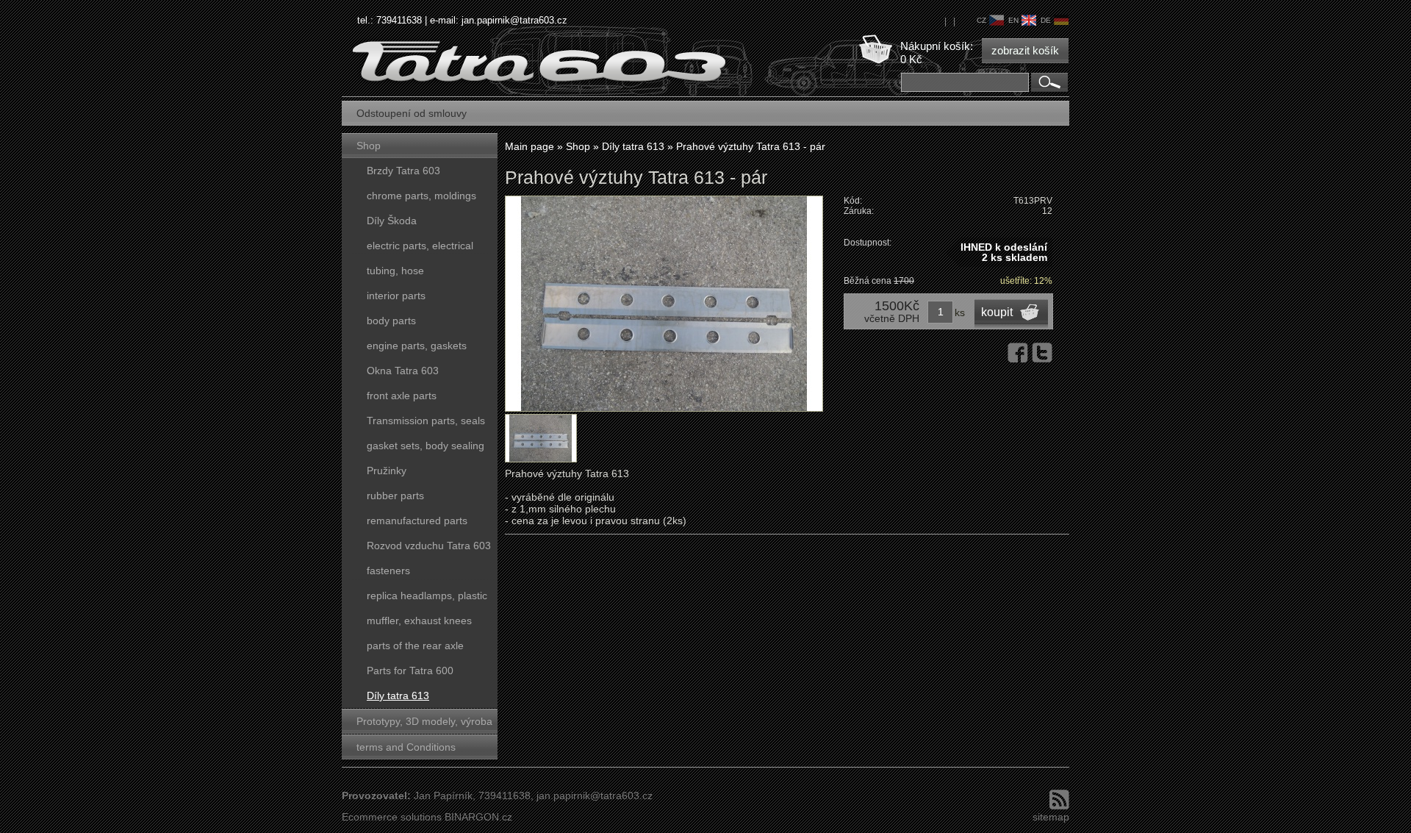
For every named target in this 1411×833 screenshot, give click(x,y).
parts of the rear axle (415, 645)
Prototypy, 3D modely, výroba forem (424, 724)
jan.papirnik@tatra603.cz (514, 20)
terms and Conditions (406, 747)
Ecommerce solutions (392, 817)
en (1013, 20)
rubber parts (395, 495)
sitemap (1051, 817)
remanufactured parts (417, 520)
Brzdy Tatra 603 (403, 170)
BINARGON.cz (478, 817)
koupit (997, 312)
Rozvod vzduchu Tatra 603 (429, 545)
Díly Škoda (392, 220)
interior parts (396, 295)
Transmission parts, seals (426, 420)
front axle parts (402, 395)
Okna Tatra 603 (403, 370)
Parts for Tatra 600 (410, 670)
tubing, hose (395, 270)
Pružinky (386, 470)
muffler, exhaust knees (419, 620)
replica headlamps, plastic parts (427, 599)
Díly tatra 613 (398, 695)
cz (981, 20)
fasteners (388, 570)
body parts (391, 320)
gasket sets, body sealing (425, 445)
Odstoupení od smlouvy (411, 113)
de (1046, 20)
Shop (368, 145)
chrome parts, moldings (421, 195)
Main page (529, 146)
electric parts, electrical (420, 245)
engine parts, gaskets (417, 345)
